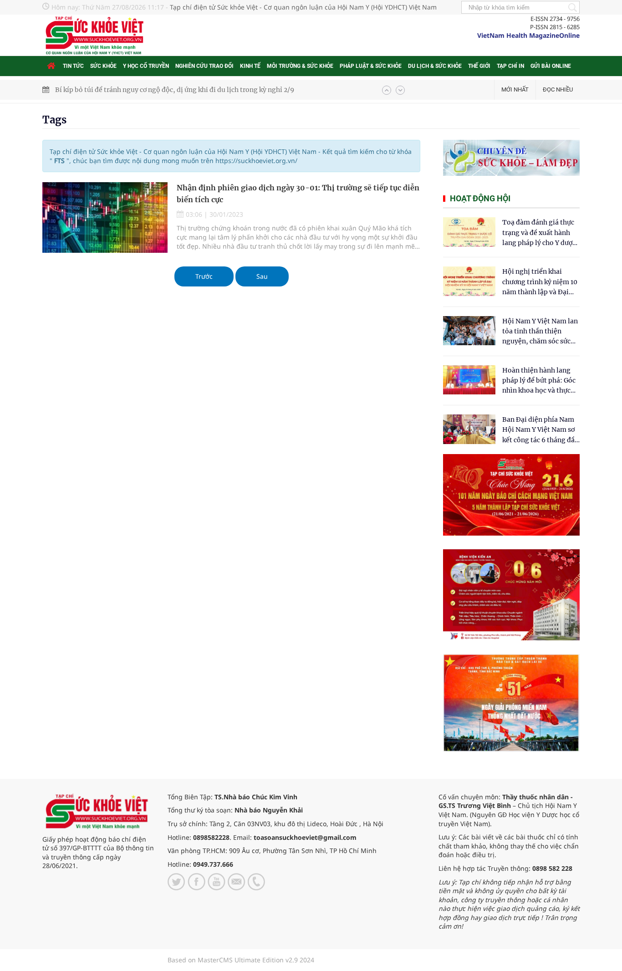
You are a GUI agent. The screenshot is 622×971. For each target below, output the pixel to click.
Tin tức (73, 66)
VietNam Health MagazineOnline (528, 35)
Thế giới (479, 66)
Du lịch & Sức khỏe (435, 66)
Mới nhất (515, 89)
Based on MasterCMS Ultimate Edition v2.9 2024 (241, 960)
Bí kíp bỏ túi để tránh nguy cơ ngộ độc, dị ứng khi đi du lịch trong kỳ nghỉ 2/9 (174, 90)
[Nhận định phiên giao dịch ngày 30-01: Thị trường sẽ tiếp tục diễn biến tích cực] (105, 217)
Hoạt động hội (480, 198)
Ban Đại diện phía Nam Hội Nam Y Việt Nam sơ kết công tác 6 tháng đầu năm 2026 (540, 430)
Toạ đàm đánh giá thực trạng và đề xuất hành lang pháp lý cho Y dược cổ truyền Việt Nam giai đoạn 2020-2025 (539, 233)
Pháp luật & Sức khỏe (371, 66)
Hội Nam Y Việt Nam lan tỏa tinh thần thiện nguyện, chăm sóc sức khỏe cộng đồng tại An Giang (540, 332)
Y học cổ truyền (146, 66)
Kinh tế (250, 66)
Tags (54, 119)
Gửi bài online (550, 66)
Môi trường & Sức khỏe (300, 66)
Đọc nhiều (558, 89)
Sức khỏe (103, 66)
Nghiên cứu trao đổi (204, 66)
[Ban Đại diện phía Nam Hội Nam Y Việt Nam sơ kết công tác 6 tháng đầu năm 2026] (469, 429)
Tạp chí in (510, 66)
